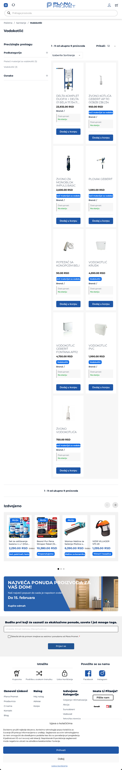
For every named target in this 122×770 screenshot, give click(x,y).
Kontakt (8, 710)
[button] (26, 52)
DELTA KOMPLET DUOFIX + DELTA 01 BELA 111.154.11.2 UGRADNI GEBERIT (67, 102)
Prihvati (61, 750)
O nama (8, 706)
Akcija (15, 520)
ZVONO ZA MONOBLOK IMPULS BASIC (66, 182)
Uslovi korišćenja (59, 766)
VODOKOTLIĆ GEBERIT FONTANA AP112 (67, 349)
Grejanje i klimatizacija (75, 700)
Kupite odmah (17, 606)
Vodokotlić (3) (10, 67)
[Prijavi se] (109, 5)
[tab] (58, 569)
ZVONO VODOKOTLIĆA (66, 430)
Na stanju (62, 119)
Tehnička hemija (72, 718)
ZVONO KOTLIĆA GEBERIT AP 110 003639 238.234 (100, 99)
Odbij (61, 758)
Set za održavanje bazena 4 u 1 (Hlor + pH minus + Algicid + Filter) (18, 545)
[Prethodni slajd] (107, 505)
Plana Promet (11, 696)
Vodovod (67, 714)
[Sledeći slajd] (115, 505)
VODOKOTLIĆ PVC (98, 347)
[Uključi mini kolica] (116, 5)
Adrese (37, 701)
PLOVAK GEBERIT (100, 179)
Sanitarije (21, 23)
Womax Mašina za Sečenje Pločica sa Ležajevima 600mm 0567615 (74, 545)
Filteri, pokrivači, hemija (19, 554)
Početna (8, 23)
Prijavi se (61, 646)
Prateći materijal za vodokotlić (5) (20, 61)
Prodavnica (10, 701)
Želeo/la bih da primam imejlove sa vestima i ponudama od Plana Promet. (45, 636)
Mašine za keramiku (75, 554)
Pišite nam (103, 697)
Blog (6, 715)
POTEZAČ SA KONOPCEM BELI (68, 263)
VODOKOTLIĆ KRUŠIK (98, 263)
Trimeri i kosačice (102, 554)
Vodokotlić (95, 279)
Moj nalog (39, 696)
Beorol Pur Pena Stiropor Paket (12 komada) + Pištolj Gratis (46, 545)
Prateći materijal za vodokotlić (101, 112)
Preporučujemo (46, 554)
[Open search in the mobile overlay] (61, 13)
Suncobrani (69, 709)
